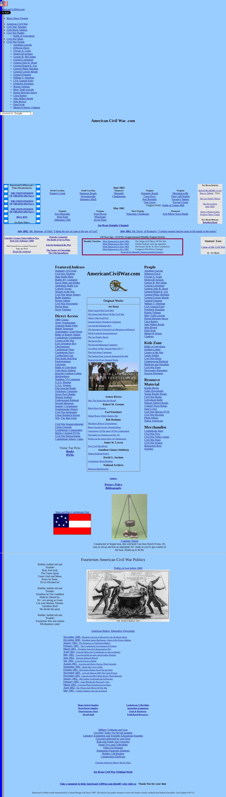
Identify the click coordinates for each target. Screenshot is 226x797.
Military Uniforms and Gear (113, 729)
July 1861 (79, 660)
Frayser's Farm (180, 202)
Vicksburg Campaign (66, 391)
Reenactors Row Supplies (153, 447)
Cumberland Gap (64, 355)
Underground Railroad (67, 400)
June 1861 (80, 657)
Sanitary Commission (66, 406)
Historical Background (98, 469)
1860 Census (62, 319)
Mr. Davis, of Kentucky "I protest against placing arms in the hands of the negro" (168, 231)
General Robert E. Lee (25, 65)
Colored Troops (63, 288)
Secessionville (88, 196)
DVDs (70, 455)
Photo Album (151, 417)
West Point (62, 216)
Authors (113, 478)
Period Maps (61, 306)
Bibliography (113, 488)
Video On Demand (113, 747)
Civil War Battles (15, 32)
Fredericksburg (63, 361)
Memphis (119, 193)
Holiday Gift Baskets (113, 753)
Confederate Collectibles (137, 705)
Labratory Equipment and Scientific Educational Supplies (113, 735)
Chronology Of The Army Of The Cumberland (108, 431)
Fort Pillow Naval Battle (175, 214)
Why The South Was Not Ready (102, 400)
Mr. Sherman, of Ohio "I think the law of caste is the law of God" (57, 231)
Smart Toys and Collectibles (113, 744)
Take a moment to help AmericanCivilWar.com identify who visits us (98, 783)
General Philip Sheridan (25, 68)
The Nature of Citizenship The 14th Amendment (58, 251)
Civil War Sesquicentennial (69, 424)
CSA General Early (23, 80)
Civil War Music (152, 358)
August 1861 (89, 663)
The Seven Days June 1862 (210, 205)
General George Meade (25, 71)
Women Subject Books (156, 402)
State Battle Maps (64, 276)
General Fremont (22, 74)
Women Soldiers (63, 397)
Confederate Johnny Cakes (69, 439)
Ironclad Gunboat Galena (68, 373)
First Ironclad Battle (65, 388)
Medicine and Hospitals (156, 364)
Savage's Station (180, 199)
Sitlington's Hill (62, 219)
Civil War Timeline (16, 27)
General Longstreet (23, 59)
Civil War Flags (152, 367)
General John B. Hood (25, 62)
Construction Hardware (113, 756)
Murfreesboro (62, 376)
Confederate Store (153, 430)
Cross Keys (150, 196)
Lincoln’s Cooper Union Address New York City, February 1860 (21, 239)
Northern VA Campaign (67, 379)
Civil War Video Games (156, 436)
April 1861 (91, 651)
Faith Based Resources (137, 714)
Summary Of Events (65, 270)
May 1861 (89, 654)
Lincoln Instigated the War (58, 245)
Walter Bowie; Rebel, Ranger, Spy (103, 416)
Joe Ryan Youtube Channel (113, 225)
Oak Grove (150, 202)
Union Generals (63, 427)
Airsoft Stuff (88, 714)
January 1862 (88, 678)
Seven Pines (100, 219)
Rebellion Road (210, 222)
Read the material (22, 251)
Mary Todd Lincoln (23, 89)
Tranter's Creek (57, 193)
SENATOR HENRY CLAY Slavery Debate (210, 191)
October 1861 (88, 669)
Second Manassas (64, 403)
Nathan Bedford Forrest (98, 453)
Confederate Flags (64, 349)
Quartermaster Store (88, 711)
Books (70, 451)
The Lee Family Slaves (210, 198)
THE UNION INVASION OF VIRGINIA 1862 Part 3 (21, 210)
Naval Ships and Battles (67, 282)
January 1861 (86, 643)
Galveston (60, 364)
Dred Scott (18, 104)
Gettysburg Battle (153, 399)
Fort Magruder (62, 214)
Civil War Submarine (66, 412)
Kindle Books (151, 388)
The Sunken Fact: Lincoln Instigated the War (108, 356)
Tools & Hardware (138, 711)
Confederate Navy (64, 352)
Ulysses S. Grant (22, 50)
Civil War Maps (15, 38)
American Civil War (17, 24)
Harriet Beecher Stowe (25, 92)
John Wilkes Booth (23, 98)
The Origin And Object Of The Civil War (106, 314)
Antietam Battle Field (66, 325)
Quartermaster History (66, 409)
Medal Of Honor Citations (153, 335)
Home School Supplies (88, 705)
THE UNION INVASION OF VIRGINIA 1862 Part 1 (21, 194)
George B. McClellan (24, 56)
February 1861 (89, 645)
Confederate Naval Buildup (100, 461)
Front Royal (100, 214)
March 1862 (87, 684)
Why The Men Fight (66, 418)
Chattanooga (119, 196)
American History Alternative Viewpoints (113, 631)
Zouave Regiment (153, 373)
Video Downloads (153, 391)
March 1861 (87, 648)
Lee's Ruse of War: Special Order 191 (104, 348)
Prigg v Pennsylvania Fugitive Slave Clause (210, 213)
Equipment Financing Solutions (113, 750)
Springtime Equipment (137, 708)
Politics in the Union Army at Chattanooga (107, 438)
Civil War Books (153, 397)
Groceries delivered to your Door (113, 738)
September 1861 (83, 666)
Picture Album (62, 300)
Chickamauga (62, 346)
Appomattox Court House (68, 331)
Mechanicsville (180, 193)
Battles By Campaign (66, 279)
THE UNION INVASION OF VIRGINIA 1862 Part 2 (21, 202)
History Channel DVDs (67, 433)
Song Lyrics (150, 408)
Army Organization (65, 322)
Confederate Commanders (68, 430)
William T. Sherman (23, 77)
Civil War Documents (66, 303)
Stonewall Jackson (23, 53)
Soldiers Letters (152, 349)
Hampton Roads (88, 193)
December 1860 (97, 640)
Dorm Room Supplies (88, 708)
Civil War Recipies (154, 414)
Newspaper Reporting (155, 370)
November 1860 (95, 637)
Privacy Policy (113, 484)
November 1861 (90, 672)
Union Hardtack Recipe (67, 415)
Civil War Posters (153, 442)
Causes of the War (64, 340)
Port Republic (149, 199)
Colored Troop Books (155, 405)
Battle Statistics (63, 297)
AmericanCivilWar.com (12, 9)
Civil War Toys (152, 433)
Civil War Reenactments (67, 436)
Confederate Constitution (68, 337)
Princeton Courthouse (137, 214)
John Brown (19, 101)
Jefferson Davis (21, 47)
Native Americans (153, 420)
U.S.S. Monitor (63, 382)
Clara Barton (20, 95)
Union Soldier (151, 355)
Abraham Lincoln (22, 44)
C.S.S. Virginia (63, 385)
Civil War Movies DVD (156, 411)
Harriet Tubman (21, 86)
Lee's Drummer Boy (65, 343)
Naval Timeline (63, 309)
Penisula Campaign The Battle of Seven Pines (58, 238)
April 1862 (85, 687)
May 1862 (85, 690)
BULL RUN (22, 217)
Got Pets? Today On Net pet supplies (113, 732)
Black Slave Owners (17, 18)
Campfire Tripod (129, 541)
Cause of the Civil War (213, 247)
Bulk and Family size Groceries (113, 741)
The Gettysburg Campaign (100, 352)
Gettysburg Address (17, 30)
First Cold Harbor (180, 196)
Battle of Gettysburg (23, 35)
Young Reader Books (155, 394)
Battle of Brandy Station (67, 334)
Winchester (100, 216)
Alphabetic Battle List (66, 285)
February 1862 (86, 681)
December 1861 (92, 675)
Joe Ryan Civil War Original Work (113, 771)
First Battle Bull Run (66, 358)
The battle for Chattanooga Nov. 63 (104, 435)
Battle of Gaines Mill (173, 205)
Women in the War (65, 291)
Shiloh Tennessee (64, 328)
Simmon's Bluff (88, 199)
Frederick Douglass (23, 83)
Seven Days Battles (65, 394)
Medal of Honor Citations (26, 107)
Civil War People (15, 41)
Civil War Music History (68, 294)
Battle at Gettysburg (154, 346)
